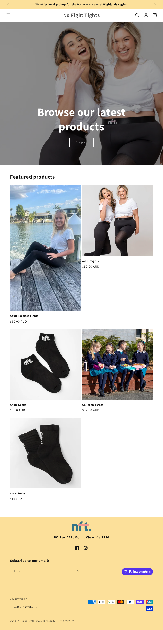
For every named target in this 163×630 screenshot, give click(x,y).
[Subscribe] (77, 571)
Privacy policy (66, 620)
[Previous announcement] (8, 4)
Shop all (81, 142)
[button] (8, 15)
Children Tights (92, 405)
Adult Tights (90, 261)
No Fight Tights (26, 620)
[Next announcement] (155, 4)
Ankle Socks (18, 405)
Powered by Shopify (45, 620)
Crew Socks (18, 493)
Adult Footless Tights (24, 316)
